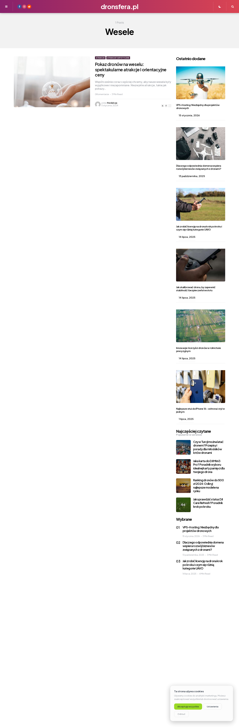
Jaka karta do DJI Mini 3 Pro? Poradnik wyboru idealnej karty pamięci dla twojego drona (209, 466)
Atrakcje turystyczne (118, 58)
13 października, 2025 (192, 176)
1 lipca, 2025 (186, 418)
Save (169, 105)
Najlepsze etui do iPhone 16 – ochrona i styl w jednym (200, 410)
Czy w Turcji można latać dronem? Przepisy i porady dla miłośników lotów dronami (208, 447)
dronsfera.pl (119, 6)
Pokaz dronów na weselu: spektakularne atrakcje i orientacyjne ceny (130, 69)
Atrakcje (100, 58)
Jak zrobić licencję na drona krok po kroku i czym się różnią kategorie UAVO (199, 228)
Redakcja (112, 103)
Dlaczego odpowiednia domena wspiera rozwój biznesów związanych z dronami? (198, 167)
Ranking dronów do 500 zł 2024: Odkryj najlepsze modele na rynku (208, 485)
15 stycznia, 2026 (189, 115)
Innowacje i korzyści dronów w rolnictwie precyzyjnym (198, 349)
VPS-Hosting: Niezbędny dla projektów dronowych (197, 106)
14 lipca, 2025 (187, 236)
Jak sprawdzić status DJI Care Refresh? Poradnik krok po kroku (208, 502)
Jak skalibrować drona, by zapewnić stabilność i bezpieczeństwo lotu (195, 289)
